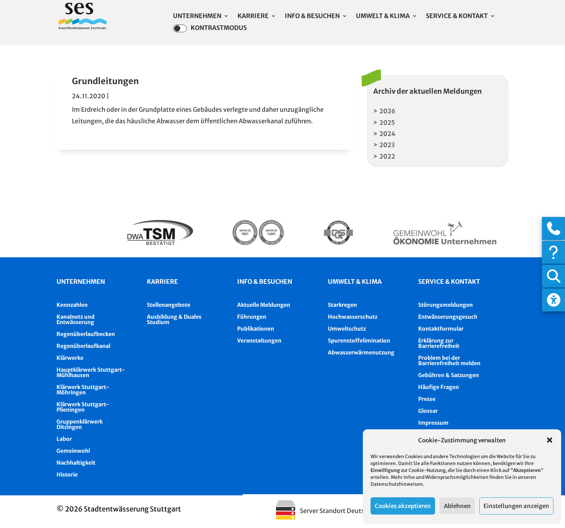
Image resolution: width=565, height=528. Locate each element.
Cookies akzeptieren (403, 506)
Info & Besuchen (312, 16)
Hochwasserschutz (352, 316)
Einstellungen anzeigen (516, 506)
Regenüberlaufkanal (83, 346)
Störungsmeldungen (445, 304)
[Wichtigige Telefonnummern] (553, 228)
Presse (426, 399)
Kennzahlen (72, 304)
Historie (67, 474)
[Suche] (553, 276)
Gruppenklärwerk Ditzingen (79, 424)
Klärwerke (69, 357)
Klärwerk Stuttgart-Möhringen (82, 390)
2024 (387, 133)
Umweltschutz (347, 328)
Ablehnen (457, 506)
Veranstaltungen (259, 340)
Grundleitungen (105, 81)
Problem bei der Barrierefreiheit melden (449, 360)
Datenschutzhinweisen (397, 484)
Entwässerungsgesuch (447, 316)
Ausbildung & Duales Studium (174, 319)
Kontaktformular (441, 328)
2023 (387, 145)
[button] (549, 440)
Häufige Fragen (438, 387)
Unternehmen (197, 16)
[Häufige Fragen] (553, 252)
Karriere (253, 16)
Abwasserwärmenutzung (361, 352)
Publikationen (255, 328)
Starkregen (342, 304)
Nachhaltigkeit (75, 462)
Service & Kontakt (457, 16)
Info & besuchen (264, 281)
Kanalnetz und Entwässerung (75, 319)
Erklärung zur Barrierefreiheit (438, 343)
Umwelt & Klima (383, 16)
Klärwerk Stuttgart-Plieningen (82, 407)
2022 (387, 156)
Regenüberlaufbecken (85, 334)
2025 (387, 122)
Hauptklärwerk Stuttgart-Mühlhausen (90, 372)
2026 (387, 111)
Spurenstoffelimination (359, 340)
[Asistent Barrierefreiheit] (553, 299)
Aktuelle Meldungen (263, 304)
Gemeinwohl (73, 450)
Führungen (251, 316)
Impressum (433, 422)
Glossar (428, 410)
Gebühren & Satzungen (448, 375)
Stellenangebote (168, 304)
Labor (64, 438)
